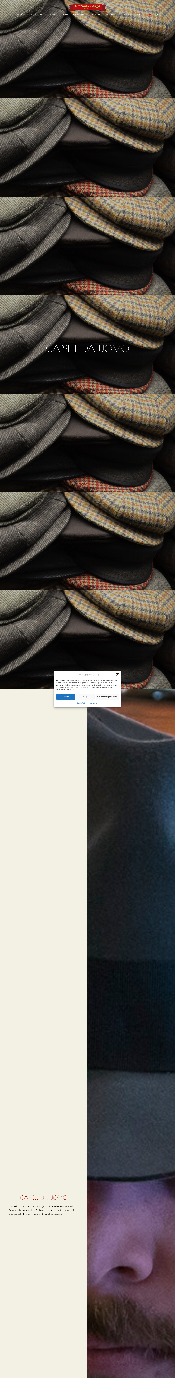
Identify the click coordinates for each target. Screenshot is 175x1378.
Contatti (140, 14)
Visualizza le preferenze (107, 697)
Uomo (65, 14)
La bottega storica (36, 14)
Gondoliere (95, 14)
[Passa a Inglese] (150, 14)
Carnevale (126, 14)
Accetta (65, 697)
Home (19, 14)
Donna (53, 14)
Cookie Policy (81, 703)
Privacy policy (92, 703)
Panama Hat (79, 14)
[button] (117, 675)
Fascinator (111, 14)
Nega (85, 697)
